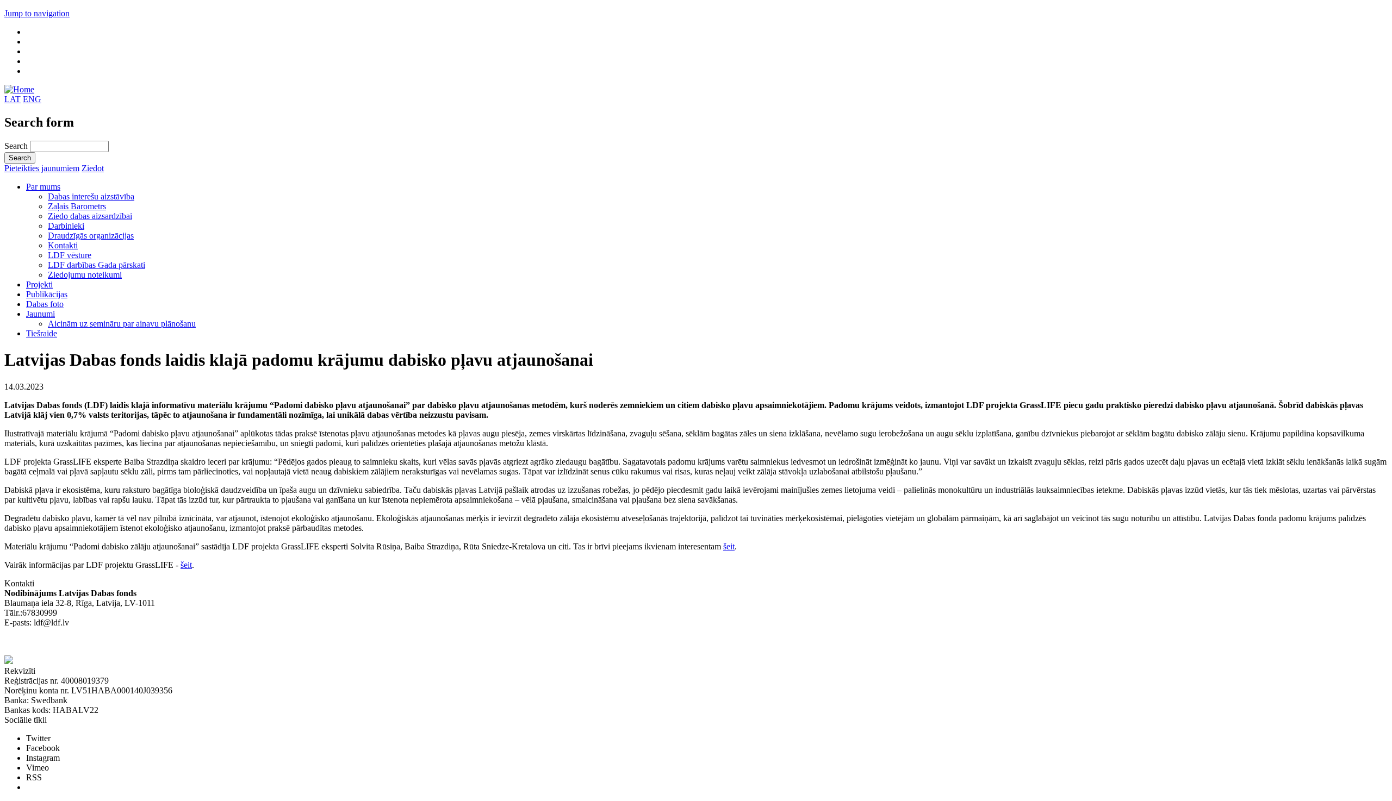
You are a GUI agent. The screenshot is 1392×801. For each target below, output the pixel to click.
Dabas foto (45, 304)
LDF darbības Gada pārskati (96, 265)
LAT (12, 99)
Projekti (39, 284)
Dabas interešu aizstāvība (91, 196)
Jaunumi (40, 313)
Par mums (43, 186)
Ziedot (93, 168)
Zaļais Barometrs (77, 206)
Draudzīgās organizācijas (91, 235)
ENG (32, 99)
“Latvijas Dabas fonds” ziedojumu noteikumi (81, 642)
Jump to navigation (37, 13)
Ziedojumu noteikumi (85, 274)
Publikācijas (46, 294)
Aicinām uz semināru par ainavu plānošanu (122, 323)
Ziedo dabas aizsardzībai (90, 216)
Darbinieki (66, 225)
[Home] (19, 89)
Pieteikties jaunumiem (41, 168)
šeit (729, 546)
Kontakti (63, 245)
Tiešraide (41, 333)
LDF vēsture (69, 255)
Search (17, 146)
